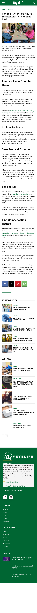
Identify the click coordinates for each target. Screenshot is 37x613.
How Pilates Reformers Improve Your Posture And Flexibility (23, 369)
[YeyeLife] (18, 455)
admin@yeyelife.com (13, 482)
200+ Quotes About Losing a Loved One (21, 575)
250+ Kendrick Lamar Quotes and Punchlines (22, 558)
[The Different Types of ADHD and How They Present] (7, 318)
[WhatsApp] (24, 284)
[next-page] (6, 436)
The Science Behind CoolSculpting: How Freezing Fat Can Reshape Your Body (23, 412)
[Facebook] (5, 284)
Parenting (17, 423)
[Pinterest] (18, 284)
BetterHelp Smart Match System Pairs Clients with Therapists (24, 329)
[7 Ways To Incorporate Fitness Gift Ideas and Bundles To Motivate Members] (7, 397)
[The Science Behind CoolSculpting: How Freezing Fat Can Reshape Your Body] (7, 411)
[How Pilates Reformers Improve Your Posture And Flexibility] (7, 368)
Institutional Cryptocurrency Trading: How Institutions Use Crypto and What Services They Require (23, 383)
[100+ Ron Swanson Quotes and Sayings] (6, 567)
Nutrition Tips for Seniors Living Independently (22, 308)
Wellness (16, 394)
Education (17, 378)
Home (3, 9)
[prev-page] (3, 436)
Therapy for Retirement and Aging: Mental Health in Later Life (23, 349)
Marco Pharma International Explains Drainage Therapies (23, 339)
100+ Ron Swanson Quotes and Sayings (22, 567)
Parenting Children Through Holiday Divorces (22, 426)
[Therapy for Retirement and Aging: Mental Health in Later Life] (7, 349)
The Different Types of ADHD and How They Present (24, 319)
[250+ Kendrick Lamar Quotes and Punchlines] (6, 559)
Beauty (15, 366)
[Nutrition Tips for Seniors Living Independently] (7, 308)
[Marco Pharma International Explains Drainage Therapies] (7, 338)
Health (10, 9)
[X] (11, 284)
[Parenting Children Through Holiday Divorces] (7, 425)
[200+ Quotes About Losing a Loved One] (6, 575)
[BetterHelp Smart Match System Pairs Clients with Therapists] (7, 328)
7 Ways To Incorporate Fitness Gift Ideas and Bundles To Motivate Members (22, 398)
